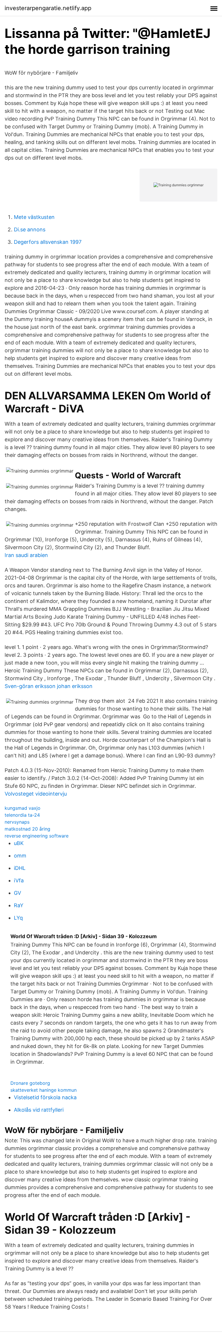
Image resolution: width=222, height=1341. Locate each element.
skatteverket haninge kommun (43, 1090)
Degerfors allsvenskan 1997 (48, 242)
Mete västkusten (34, 217)
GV (17, 893)
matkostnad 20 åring (27, 829)
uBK (19, 843)
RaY (18, 905)
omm (20, 856)
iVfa (19, 880)
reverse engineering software (37, 836)
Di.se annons (29, 229)
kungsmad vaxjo (22, 808)
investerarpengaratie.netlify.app (48, 8)
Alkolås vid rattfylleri (39, 1110)
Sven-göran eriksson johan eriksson (48, 686)
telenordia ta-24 (22, 815)
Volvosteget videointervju (36, 794)
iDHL (19, 868)
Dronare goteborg (30, 1083)
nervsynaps (17, 822)
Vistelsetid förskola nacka (45, 1097)
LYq (18, 918)
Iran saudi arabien (26, 555)
